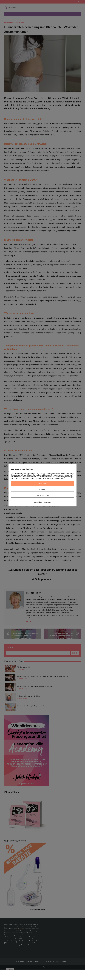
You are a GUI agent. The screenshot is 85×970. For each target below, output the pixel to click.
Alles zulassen (42, 484)
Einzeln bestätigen (42, 495)
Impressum (47, 502)
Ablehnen (42, 489)
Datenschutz (38, 502)
